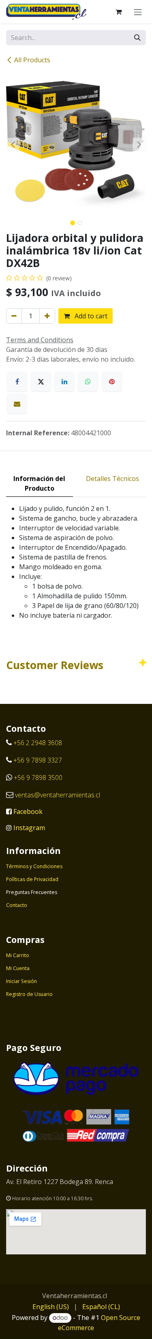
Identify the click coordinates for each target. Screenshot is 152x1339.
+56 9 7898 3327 (37, 760)
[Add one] (47, 316)
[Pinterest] (112, 381)
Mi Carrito (17, 955)
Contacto (16, 905)
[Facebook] (17, 381)
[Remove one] (14, 316)
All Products (32, 59)
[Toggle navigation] (138, 11)
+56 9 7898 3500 (39, 777)
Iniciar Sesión (21, 981)
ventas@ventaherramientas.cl (57, 794)
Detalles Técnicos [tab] (112, 478)
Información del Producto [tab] (39, 483)
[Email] (17, 403)
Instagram (29, 827)
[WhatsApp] (88, 381)
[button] (13, 144)
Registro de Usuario (29, 994)
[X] (41, 381)
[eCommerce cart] (118, 12)
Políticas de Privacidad (32, 879)
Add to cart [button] (90, 315)
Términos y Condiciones (34, 866)
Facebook (28, 811)
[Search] (137, 37)
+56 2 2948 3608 (37, 742)
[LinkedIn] (64, 381)
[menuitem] (50, 1307)
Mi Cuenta (18, 968)
